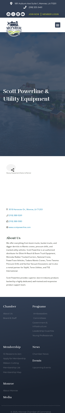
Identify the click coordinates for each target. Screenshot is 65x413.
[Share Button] (11, 167)
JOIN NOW (34, 14)
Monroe (8, 383)
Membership (12, 347)
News (36, 347)
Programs (39, 306)
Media (7, 397)
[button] (57, 25)
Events (36, 360)
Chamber (9, 306)
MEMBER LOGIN (50, 14)
